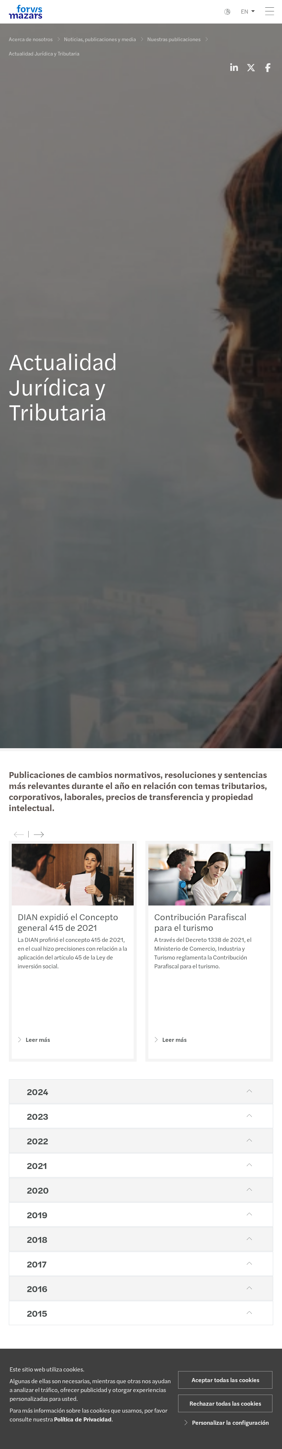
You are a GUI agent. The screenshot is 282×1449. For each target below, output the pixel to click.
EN (244, 11)
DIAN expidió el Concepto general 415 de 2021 (68, 921)
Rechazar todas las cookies (225, 1403)
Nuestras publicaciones (173, 39)
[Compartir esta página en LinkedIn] (233, 67)
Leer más (38, 1039)
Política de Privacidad (83, 1419)
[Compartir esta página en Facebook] (267, 67)
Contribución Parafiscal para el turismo (200, 921)
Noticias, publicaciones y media (100, 39)
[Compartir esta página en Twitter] (250, 67)
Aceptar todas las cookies (225, 1380)
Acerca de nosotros (31, 39)
